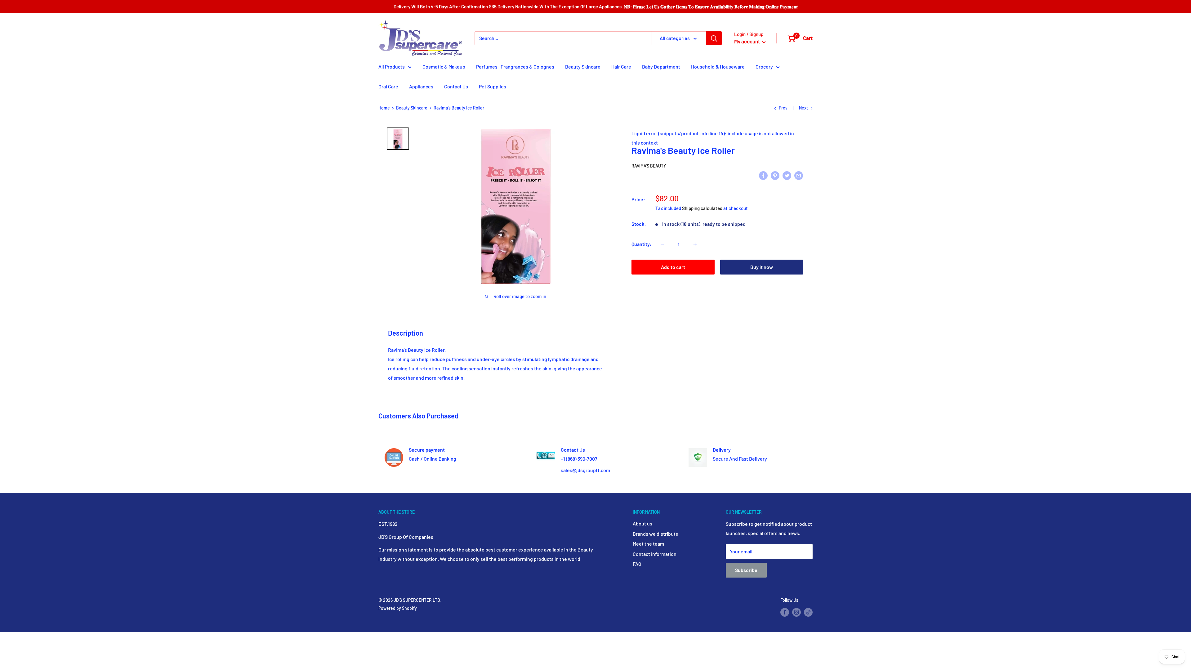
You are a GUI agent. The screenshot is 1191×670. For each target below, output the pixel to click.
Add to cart (673, 267)
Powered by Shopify (397, 608)
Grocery (764, 66)
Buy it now (761, 267)
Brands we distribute (655, 534)
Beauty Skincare (582, 66)
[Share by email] (798, 175)
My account (747, 41)
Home (384, 107)
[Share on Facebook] (763, 175)
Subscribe (746, 570)
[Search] (714, 38)
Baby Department (661, 66)
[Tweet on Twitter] (787, 175)
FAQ (637, 564)
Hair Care (621, 66)
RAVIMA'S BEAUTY (648, 165)
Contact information (654, 554)
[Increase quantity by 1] (695, 244)
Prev (783, 107)
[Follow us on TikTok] (808, 612)
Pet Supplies (492, 86)
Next (803, 107)
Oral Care (388, 86)
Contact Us (456, 86)
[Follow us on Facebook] (784, 612)
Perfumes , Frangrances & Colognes (515, 66)
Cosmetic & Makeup (443, 66)
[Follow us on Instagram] (796, 612)
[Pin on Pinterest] (775, 175)
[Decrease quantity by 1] (662, 244)
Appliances (421, 86)
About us (642, 523)
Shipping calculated (702, 208)
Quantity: (641, 244)
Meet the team (648, 544)
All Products (391, 66)
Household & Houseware (718, 66)
